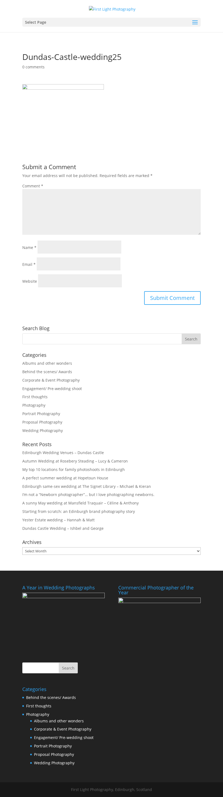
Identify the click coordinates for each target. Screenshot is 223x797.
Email (29, 264)
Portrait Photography (41, 413)
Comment (32, 185)
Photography (33, 405)
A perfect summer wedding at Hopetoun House (65, 477)
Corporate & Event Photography (51, 380)
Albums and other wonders (47, 363)
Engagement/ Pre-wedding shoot (52, 388)
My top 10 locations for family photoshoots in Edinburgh (73, 469)
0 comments (33, 66)
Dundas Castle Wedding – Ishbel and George (63, 528)
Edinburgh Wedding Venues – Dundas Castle (63, 452)
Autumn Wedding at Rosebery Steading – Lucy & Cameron (75, 461)
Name (29, 247)
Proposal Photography (42, 422)
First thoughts (35, 396)
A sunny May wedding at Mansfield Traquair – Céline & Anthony (80, 503)
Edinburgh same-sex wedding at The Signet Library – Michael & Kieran (86, 486)
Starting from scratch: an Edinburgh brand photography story (78, 511)
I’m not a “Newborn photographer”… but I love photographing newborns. (88, 494)
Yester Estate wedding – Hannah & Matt (58, 519)
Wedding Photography (42, 430)
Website (29, 281)
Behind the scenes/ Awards (47, 371)
